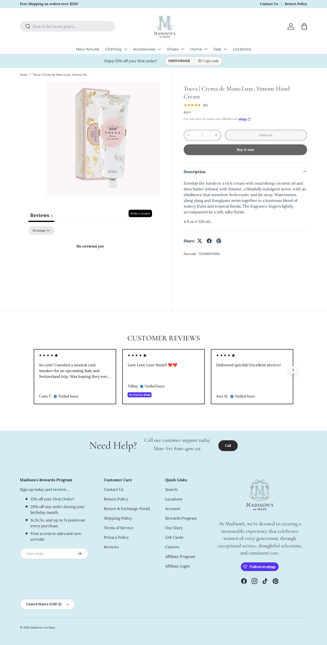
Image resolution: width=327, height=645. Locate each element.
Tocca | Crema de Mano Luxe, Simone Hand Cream (61, 74)
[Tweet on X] (199, 241)
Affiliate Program (180, 556)
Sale (217, 49)
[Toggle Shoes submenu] (182, 49)
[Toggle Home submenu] (206, 49)
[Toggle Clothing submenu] (125, 49)
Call (228, 445)
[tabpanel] (90, 262)
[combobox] (67, 26)
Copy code (211, 61)
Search (171, 489)
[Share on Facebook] (209, 241)
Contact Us (269, 4)
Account (172, 508)
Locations (242, 49)
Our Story (174, 527)
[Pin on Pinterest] (219, 241)
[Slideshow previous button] (34, 370)
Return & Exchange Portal (127, 508)
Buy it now (245, 149)
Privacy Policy (116, 537)
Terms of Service (119, 527)
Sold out (266, 135)
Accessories (144, 49)
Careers (172, 546)
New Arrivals (87, 49)
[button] (304, 26)
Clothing (113, 49)
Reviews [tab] (41, 215)
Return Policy (296, 4)
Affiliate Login (177, 566)
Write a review (140, 213)
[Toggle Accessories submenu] (159, 49)
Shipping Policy (118, 518)
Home (196, 49)
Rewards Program (181, 518)
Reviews (111, 546)
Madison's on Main (42, 627)
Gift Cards (174, 537)
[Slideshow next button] (293, 370)
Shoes (173, 49)
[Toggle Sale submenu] (225, 49)
